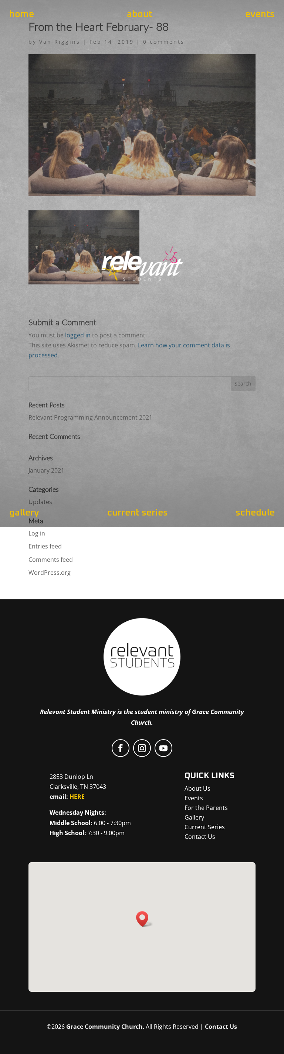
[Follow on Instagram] (142, 748)
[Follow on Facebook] (120, 748)
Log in (36, 533)
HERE (77, 797)
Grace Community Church (104, 1027)
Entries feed (45, 546)
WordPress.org (49, 572)
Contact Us (221, 1027)
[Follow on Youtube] (163, 748)
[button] (144, 919)
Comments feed (50, 560)
